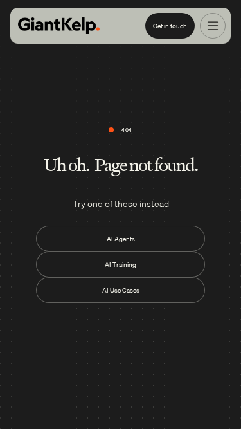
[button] (213, 26)
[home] (59, 26)
